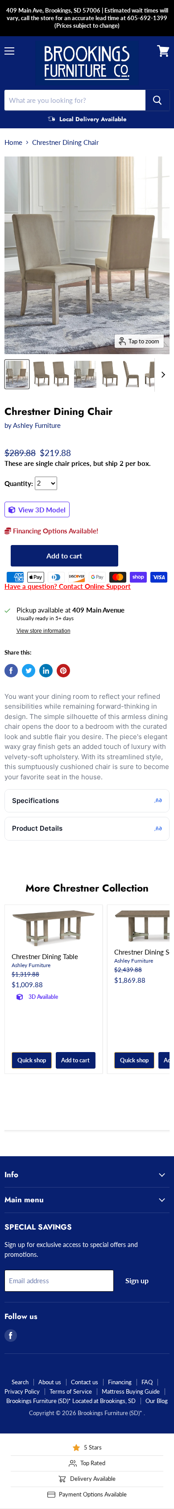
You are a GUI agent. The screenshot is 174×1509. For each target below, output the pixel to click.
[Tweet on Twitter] (28, 670)
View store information (43, 631)
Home (13, 142)
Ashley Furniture (37, 425)
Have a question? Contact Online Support (67, 586)
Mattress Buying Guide (131, 1391)
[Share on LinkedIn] (46, 670)
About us (49, 1382)
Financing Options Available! (54, 531)
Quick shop (31, 1060)
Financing (120, 1382)
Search (20, 1382)
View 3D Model (41, 510)
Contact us (84, 1382)
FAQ (147, 1382)
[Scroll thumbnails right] (161, 375)
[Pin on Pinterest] (63, 670)
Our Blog (156, 1400)
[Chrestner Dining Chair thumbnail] (17, 374)
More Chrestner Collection (87, 888)
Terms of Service (71, 1391)
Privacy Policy (22, 1391)
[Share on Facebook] (11, 670)
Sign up (137, 1280)
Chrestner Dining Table (45, 956)
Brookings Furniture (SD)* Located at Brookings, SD (71, 1400)
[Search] (157, 100)
